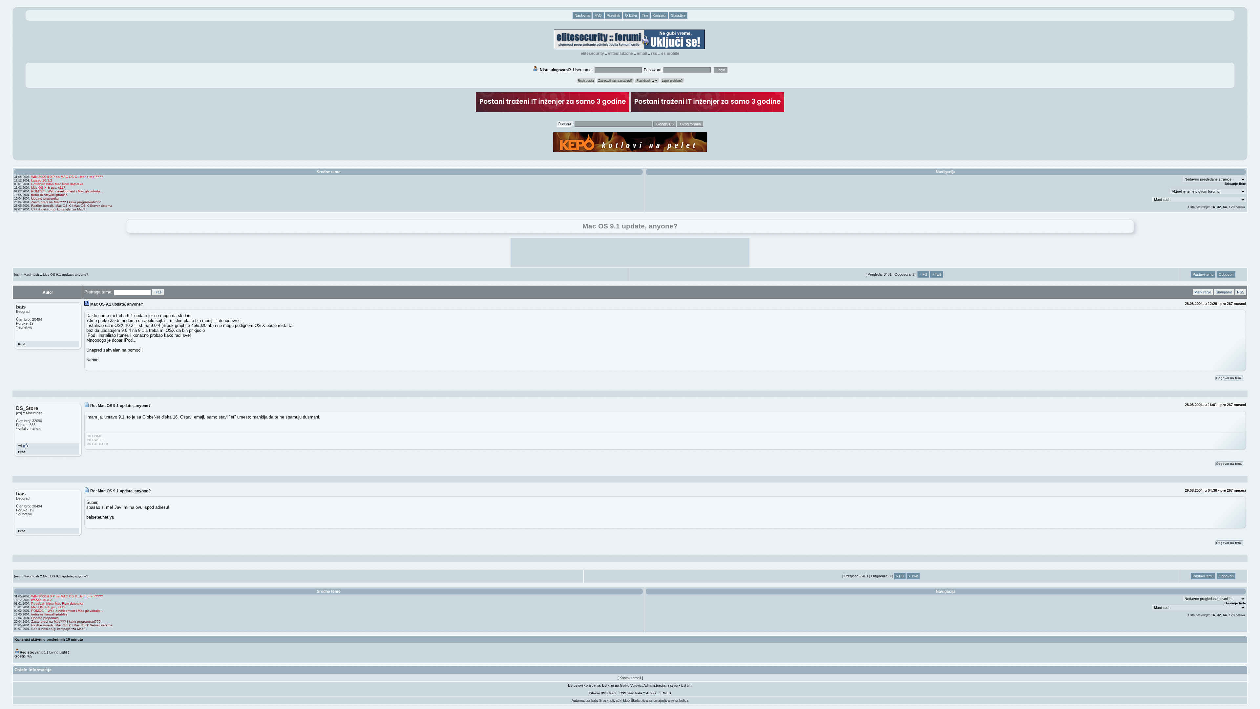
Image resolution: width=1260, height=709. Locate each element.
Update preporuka (45, 198)
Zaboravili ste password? (615, 80)
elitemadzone (620, 53)
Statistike (678, 15)
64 (1225, 207)
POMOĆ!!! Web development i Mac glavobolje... (67, 191)
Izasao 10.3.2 (41, 180)
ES (668, 693)
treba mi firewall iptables (49, 195)
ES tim (686, 685)
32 (1219, 207)
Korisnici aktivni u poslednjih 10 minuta (48, 639)
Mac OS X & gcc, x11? (48, 187)
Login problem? (672, 80)
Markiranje (1202, 292)
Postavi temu (1203, 274)
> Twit (936, 274)
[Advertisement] (630, 253)
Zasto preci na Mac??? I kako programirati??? (66, 202)
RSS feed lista (631, 693)
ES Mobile (670, 53)
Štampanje (1224, 292)
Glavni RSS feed (602, 693)
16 (1213, 207)
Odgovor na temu (1229, 378)
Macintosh (31, 274)
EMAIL (642, 53)
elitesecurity (592, 53)
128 (1232, 207)
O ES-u (631, 15)
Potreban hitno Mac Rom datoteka (57, 184)
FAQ (598, 15)
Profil (22, 344)
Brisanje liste (1235, 183)
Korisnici (659, 15)
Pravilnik (613, 15)
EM (663, 693)
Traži (158, 292)
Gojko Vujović (631, 685)
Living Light (58, 652)
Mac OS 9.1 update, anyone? (65, 274)
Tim (645, 15)
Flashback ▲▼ (647, 80)
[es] (17, 274)
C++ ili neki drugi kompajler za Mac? (58, 209)
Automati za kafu (585, 700)
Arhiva (651, 693)
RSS (654, 53)
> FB (923, 274)
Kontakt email (630, 678)
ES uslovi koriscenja (584, 685)
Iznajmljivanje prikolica (670, 700)
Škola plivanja (641, 700)
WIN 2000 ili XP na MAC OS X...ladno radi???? (67, 177)
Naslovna (582, 15)
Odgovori (1226, 274)
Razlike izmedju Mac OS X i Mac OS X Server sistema (71, 205)
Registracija (586, 80)
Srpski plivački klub (614, 700)
